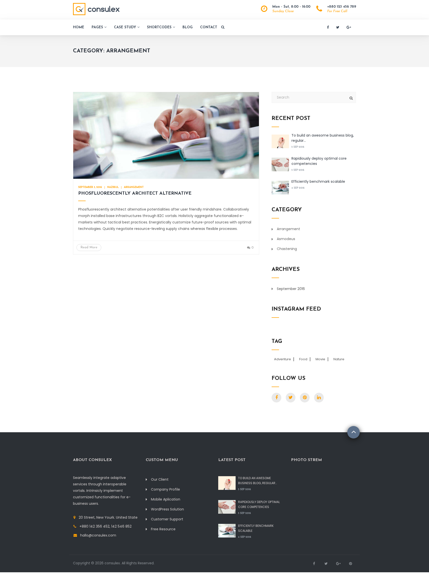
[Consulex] (96, 10)
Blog (187, 27)
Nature (338, 359)
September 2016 (291, 288)
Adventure (282, 359)
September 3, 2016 (90, 187)
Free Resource (163, 529)
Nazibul (113, 187)
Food (303, 359)
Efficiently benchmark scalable (318, 181)
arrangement (134, 187)
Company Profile (165, 489)
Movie (320, 359)
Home (78, 27)
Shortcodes (160, 27)
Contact (208, 27)
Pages (98, 27)
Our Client (160, 479)
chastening (287, 248)
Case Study (125, 27)
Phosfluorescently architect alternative (134, 193)
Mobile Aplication (165, 499)
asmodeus (286, 238)
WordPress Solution (167, 509)
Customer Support (167, 519)
